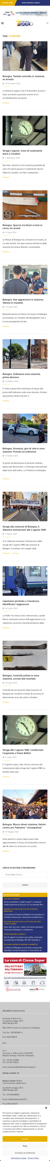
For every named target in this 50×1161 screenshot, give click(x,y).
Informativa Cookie (19, 1158)
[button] (46, 1108)
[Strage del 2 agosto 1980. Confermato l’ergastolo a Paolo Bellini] (25, 730)
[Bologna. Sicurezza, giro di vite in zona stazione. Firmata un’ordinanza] (25, 428)
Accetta (25, 1139)
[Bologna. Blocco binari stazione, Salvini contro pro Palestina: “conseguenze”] (25, 804)
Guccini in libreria (12, 899)
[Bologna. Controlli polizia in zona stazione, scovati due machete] (25, 655)
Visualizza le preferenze (25, 1153)
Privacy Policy (33, 1158)
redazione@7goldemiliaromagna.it (22, 1067)
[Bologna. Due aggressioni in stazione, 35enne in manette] (25, 279)
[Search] (47, 23)
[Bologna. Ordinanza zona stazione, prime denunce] (25, 354)
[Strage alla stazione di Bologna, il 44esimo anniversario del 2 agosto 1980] (25, 506)
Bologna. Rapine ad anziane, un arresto (21, 944)
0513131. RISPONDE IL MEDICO (31, 3)
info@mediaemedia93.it (17, 1099)
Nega (25, 1146)
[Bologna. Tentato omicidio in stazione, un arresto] (25, 56)
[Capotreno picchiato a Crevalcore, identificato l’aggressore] (25, 581)
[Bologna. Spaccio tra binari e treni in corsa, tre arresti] (25, 205)
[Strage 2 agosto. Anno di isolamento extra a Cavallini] (25, 130)
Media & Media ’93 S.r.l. (12, 1081)
